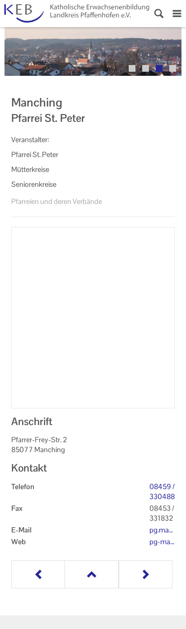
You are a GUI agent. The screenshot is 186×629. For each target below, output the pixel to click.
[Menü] (177, 13)
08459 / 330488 (162, 491)
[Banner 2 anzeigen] (145, 68)
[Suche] (159, 13)
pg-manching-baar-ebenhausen (161, 542)
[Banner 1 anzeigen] (132, 68)
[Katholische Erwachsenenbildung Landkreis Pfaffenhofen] (75, 13)
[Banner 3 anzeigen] (159, 68)
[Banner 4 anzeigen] (172, 68)
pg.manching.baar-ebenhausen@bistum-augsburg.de (161, 530)
